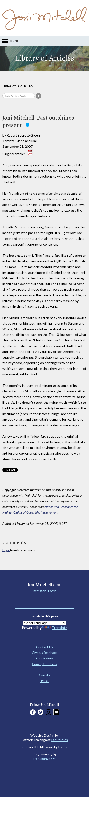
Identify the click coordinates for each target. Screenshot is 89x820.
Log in (6, 550)
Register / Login (44, 591)
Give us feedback (44, 652)
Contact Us (44, 647)
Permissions (45, 658)
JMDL (44, 681)
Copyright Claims (44, 664)
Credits (44, 675)
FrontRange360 (44, 759)
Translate (59, 627)
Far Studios (59, 740)
